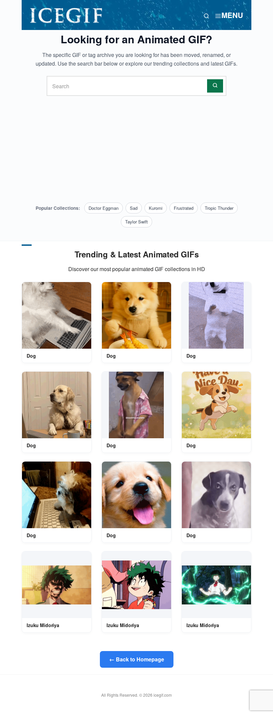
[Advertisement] (136, 149)
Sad (133, 208)
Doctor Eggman (104, 208)
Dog (31, 355)
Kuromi (155, 208)
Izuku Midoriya (43, 625)
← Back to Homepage (136, 659)
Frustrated (183, 208)
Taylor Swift (136, 221)
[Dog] (56, 315)
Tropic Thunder (219, 208)
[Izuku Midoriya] (56, 584)
